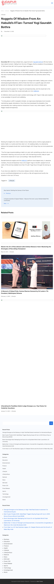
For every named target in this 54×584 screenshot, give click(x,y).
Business (4, 457)
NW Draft (4, 482)
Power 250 (5, 485)
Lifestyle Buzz (6, 474)
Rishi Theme (40, 581)
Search (51, 423)
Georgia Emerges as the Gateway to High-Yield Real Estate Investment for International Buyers (27, 432)
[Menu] (52, 3)
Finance (4, 465)
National (4, 477)
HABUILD (36, 91)
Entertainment (6, 463)
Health (4, 468)
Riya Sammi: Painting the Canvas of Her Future (16, 190)
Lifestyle (3, 14)
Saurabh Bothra (38, 62)
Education (5, 460)
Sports (4, 491)
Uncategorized (6, 497)
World (3, 499)
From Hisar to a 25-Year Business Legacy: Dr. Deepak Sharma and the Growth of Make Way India (27, 448)
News (3, 480)
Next (5, 203)
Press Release (6, 488)
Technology (5, 494)
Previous (8, 193)
